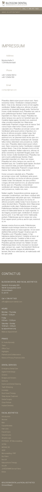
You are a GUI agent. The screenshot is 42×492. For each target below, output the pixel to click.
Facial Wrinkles (7, 426)
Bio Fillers (5, 456)
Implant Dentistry (7, 405)
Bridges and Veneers (9, 378)
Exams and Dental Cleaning (11, 384)
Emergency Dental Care (10, 369)
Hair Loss (5, 429)
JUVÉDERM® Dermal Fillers (11, 469)
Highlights (5, 351)
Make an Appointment (11, 12)
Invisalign (5, 390)
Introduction (6, 416)
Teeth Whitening (7, 387)
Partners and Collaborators (11, 354)
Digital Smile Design (8, 372)
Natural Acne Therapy (9, 463)
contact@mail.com (9, 90)
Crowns (4, 375)
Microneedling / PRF (9, 453)
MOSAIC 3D (6, 447)
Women (4, 419)
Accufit (4, 466)
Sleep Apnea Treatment (10, 396)
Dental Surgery (7, 399)
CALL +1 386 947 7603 (30, 9)
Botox (4, 472)
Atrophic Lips (6, 438)
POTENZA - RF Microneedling (12, 441)
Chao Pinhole (6, 402)
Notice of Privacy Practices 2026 (13, 358)
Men (3, 423)
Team (4, 345)
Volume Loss (6, 435)
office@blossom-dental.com (12, 302)
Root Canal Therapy (9, 393)
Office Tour (6, 348)
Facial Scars (6, 432)
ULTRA (4, 444)
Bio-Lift (4, 459)
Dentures (5, 381)
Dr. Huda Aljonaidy (8, 342)
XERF (3, 450)
